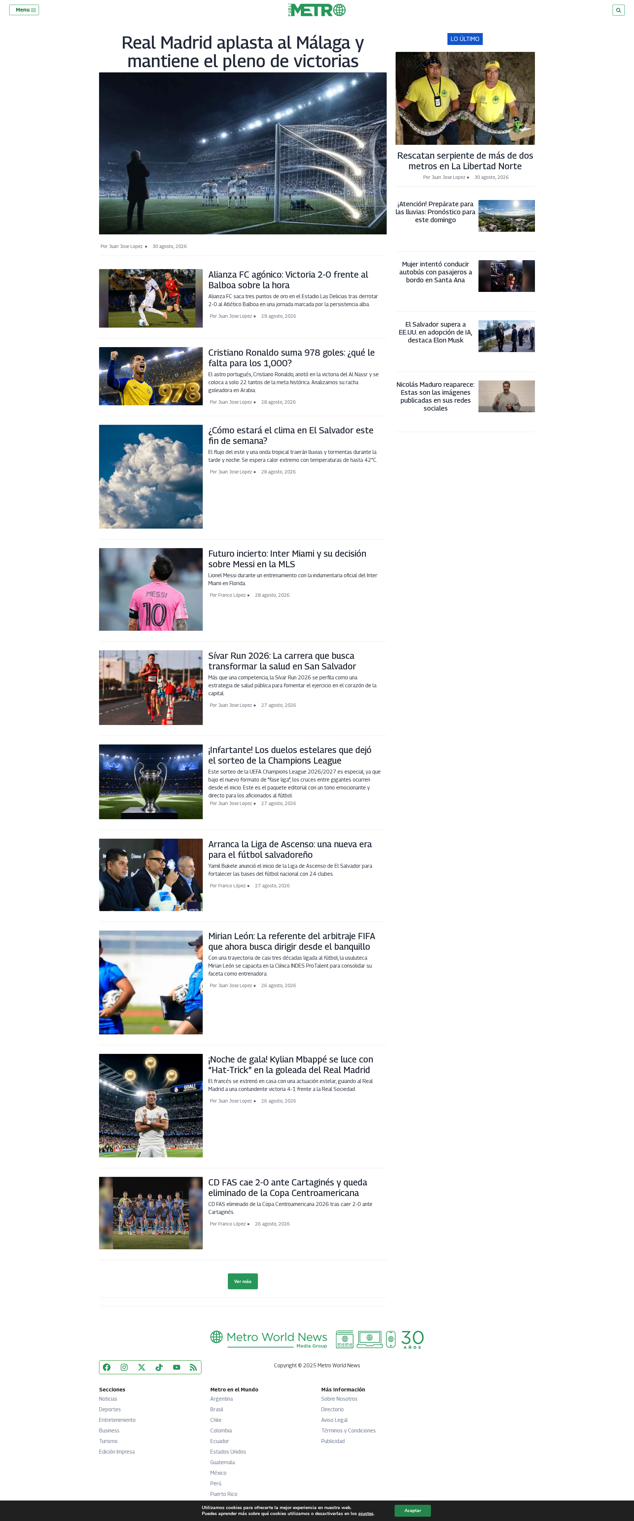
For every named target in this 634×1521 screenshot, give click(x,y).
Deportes (110, 1409)
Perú (215, 1483)
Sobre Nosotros (339, 1399)
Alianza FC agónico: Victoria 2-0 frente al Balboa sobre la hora (288, 279)
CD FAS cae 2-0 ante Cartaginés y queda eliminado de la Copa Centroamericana (287, 1187)
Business (109, 1430)
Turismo (108, 1441)
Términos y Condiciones (348, 1430)
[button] (26, 10)
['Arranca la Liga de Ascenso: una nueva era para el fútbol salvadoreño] (150, 911)
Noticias (108, 1399)
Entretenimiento (117, 1420)
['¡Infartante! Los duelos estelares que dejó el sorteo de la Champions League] (150, 819)
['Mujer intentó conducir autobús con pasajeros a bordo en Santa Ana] (506, 292)
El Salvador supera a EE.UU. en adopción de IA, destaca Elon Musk (435, 332)
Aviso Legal (334, 1420)
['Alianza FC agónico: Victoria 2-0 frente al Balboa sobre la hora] (150, 327)
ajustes (365, 1514)
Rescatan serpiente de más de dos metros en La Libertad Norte (465, 160)
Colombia (221, 1430)
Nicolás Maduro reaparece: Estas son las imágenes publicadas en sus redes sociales (436, 396)
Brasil (216, 1409)
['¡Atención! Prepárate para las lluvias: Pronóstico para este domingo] (506, 231)
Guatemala (222, 1462)
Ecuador (219, 1441)
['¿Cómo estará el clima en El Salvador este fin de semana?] (150, 528)
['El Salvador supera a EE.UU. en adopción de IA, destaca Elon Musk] (506, 352)
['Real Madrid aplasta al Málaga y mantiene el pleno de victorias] (243, 234)
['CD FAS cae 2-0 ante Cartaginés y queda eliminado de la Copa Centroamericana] (150, 1249)
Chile (216, 1420)
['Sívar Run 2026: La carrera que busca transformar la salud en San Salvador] (150, 725)
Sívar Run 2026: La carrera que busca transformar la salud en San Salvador (282, 660)
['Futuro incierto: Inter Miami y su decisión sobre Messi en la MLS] (150, 630)
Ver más (243, 1281)
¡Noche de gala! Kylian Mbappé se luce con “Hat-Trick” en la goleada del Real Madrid (290, 1064)
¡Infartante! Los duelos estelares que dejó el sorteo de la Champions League (289, 755)
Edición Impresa (117, 1452)
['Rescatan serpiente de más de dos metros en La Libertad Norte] (465, 144)
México (218, 1473)
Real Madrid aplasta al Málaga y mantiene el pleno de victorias (243, 51)
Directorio (332, 1409)
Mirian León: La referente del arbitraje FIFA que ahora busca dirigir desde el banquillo (291, 941)
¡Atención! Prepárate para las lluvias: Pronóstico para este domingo (436, 212)
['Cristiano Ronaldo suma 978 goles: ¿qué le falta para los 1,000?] (150, 405)
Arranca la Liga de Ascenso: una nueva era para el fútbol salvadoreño (290, 849)
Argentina (221, 1399)
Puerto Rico (223, 1494)
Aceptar (413, 1510)
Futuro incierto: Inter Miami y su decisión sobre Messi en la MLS (287, 558)
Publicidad (333, 1441)
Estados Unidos (228, 1452)
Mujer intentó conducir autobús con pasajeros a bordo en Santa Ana (435, 272)
